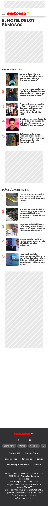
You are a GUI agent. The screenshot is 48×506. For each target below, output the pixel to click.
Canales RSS (14, 453)
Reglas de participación (18, 464)
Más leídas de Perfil (15, 190)
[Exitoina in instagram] (18, 440)
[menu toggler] (3, 13)
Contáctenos (11, 459)
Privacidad (27, 459)
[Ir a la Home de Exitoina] (19, 14)
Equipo (40, 459)
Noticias (34, 446)
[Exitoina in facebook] (24, 440)
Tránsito (37, 464)
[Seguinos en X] (30, 440)
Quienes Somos (32, 453)
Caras (22, 446)
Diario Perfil (9, 446)
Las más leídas (12, 69)
